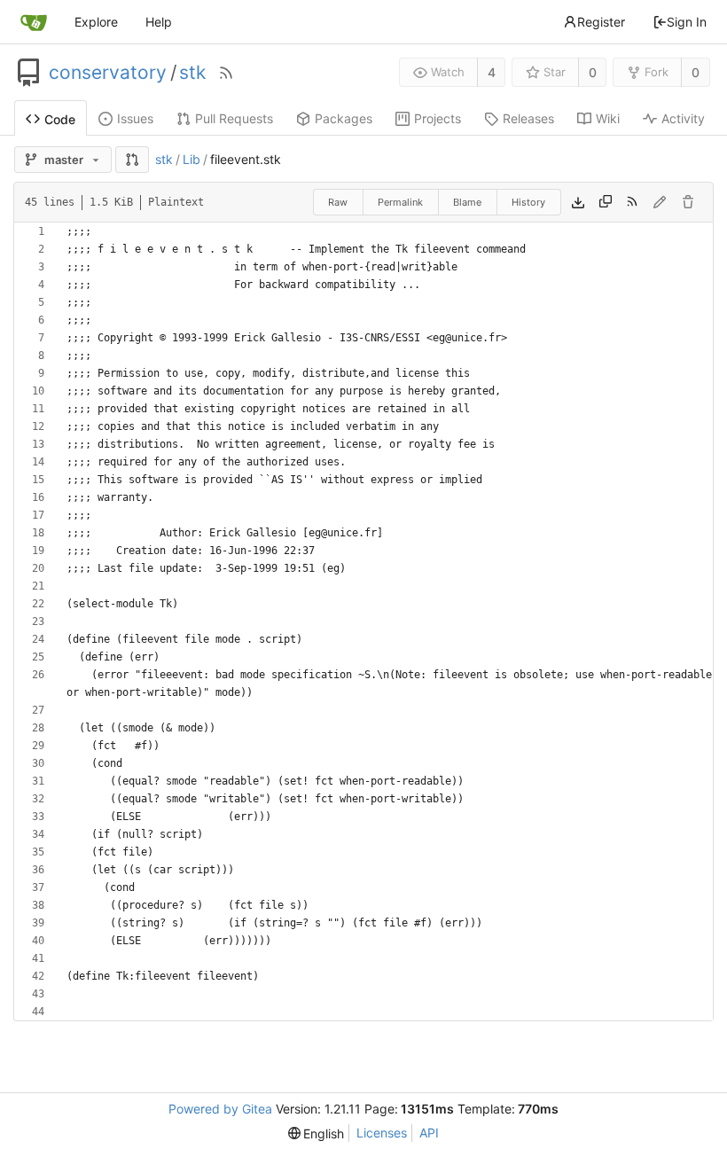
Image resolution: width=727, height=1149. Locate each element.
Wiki (608, 118)
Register (601, 21)
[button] (132, 159)
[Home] (34, 22)
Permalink (400, 202)
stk (192, 73)
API (429, 1132)
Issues (135, 118)
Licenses (381, 1132)
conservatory (108, 73)
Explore (96, 21)
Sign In (687, 21)
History (528, 202)
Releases (528, 118)
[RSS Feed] (226, 73)
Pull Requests (234, 118)
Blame (467, 202)
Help (158, 21)
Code (59, 119)
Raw (338, 202)
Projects (437, 118)
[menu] (316, 1133)
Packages (343, 118)
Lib (191, 159)
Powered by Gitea (220, 1108)
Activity (683, 118)
